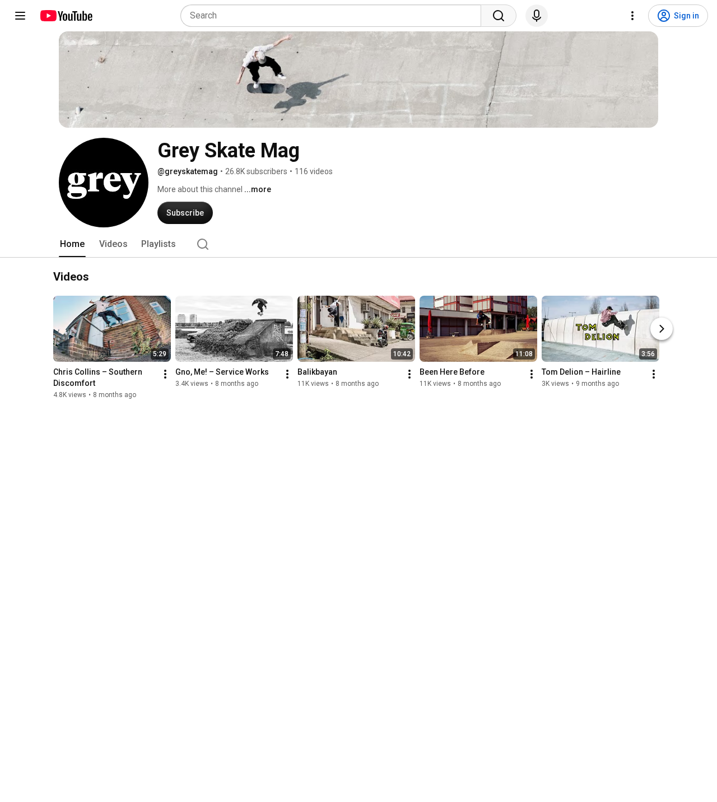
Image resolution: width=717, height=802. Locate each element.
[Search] (498, 15)
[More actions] (165, 374)
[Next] (661, 329)
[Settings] (632, 15)
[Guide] (20, 15)
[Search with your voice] (536, 15)
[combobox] (334, 15)
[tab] (72, 244)
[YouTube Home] (65, 15)
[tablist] (358, 244)
